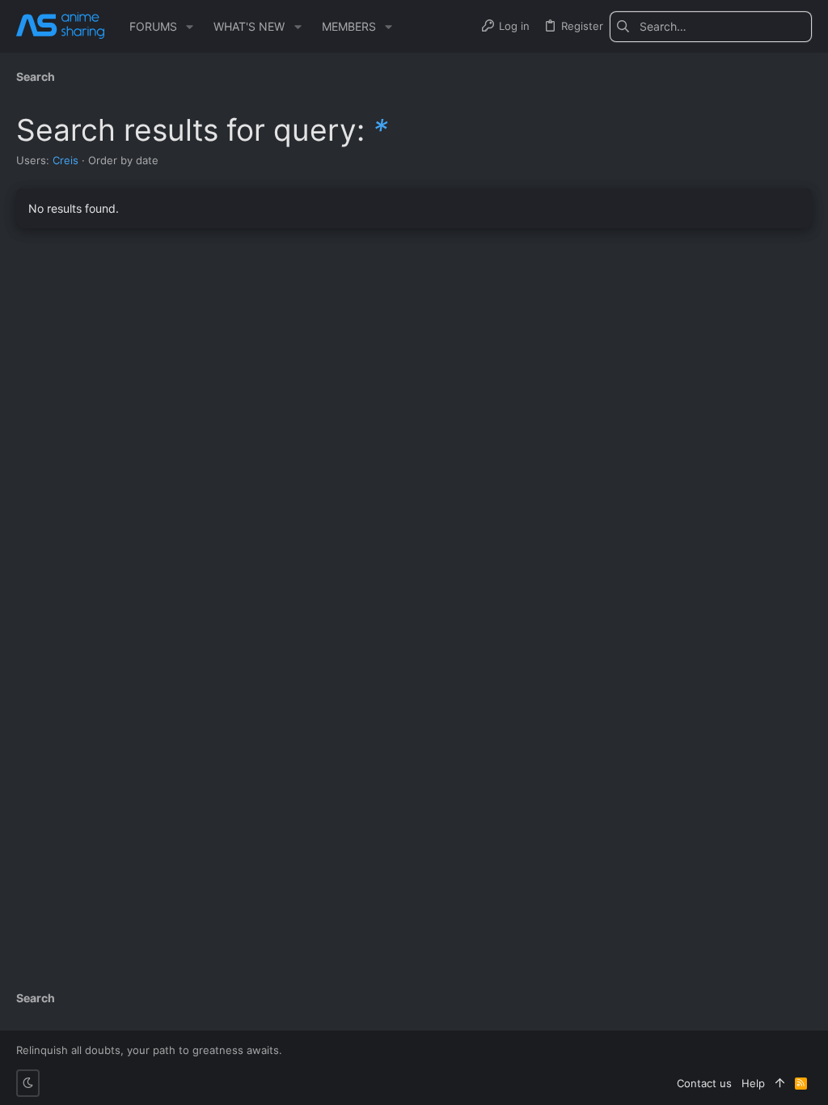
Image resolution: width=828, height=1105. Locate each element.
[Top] (780, 1083)
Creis (65, 160)
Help (753, 1083)
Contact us (704, 1083)
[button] (190, 26)
